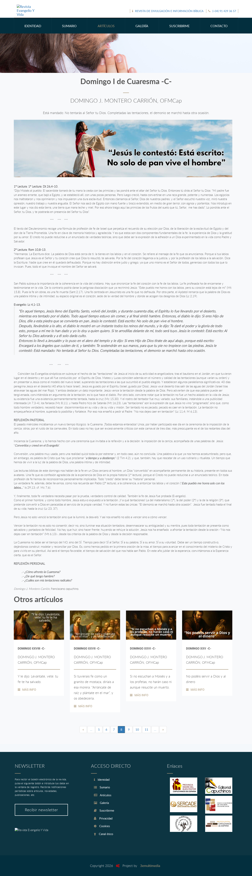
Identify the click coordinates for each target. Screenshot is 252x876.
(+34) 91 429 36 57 (224, 11)
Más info (29, 689)
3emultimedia (150, 865)
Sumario (104, 787)
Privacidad (105, 818)
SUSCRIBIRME (179, 26)
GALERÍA (141, 26)
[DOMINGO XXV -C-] (207, 625)
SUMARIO (69, 26)
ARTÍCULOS (106, 26)
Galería (104, 803)
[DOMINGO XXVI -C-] (151, 625)
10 (137, 729)
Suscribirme (106, 810)
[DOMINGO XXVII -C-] (95, 625)
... (91, 729)
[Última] (163, 729)
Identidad (103, 779)
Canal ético (105, 834)
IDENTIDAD (32, 26)
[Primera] (83, 729)
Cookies (104, 826)
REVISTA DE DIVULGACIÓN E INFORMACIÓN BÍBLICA (169, 11)
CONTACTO (219, 26)
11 (146, 729)
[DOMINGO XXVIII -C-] (39, 625)
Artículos (105, 795)
